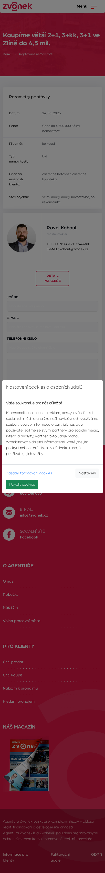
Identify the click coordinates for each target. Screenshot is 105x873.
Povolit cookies (22, 484)
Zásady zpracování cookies (29, 473)
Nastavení (87, 473)
